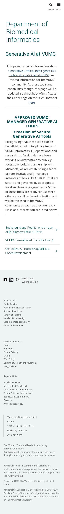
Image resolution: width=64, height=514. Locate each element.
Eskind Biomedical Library (17, 321)
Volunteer (8, 348)
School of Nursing (12, 314)
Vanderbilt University (14, 318)
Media (7, 355)
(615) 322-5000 (14, 435)
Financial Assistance (13, 325)
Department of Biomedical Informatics (27, 31)
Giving (7, 345)
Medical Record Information (18, 389)
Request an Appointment (16, 396)
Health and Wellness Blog (30, 280)
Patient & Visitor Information (18, 393)
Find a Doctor (10, 304)
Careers (8, 400)
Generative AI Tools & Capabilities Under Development (27, 251)
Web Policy (9, 359)
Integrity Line (10, 366)
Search (50, 10)
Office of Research (13, 341)
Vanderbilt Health (12, 382)
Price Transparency (13, 403)
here (32, 102)
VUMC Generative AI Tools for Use (27, 240)
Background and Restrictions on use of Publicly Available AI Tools (29, 230)
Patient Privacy (11, 352)
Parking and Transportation (17, 307)
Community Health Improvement (20, 362)
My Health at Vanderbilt (15, 386)
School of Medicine (13, 311)
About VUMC (10, 300)
